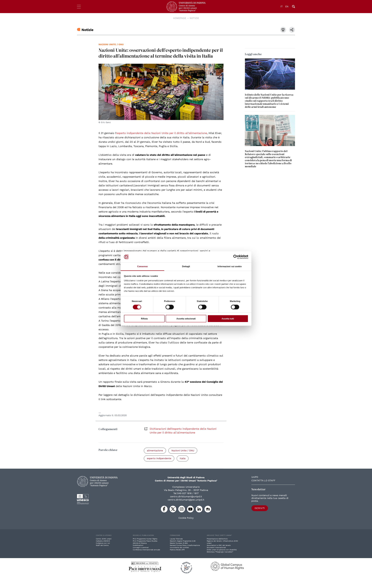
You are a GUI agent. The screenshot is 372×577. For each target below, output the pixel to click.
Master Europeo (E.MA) (179, 543)
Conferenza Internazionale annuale (146, 550)
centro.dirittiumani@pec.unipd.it (186, 499)
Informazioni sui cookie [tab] (230, 266)
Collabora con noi (103, 543)
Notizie (194, 18)
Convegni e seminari (141, 547)
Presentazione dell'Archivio (217, 539)
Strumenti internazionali (216, 547)
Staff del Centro (102, 545)
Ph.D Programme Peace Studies (145, 541)
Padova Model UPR (177, 550)
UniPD (254, 477)
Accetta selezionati (186, 318)
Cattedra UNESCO (103, 541)
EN (286, 6)
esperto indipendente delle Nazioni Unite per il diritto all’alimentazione (161, 133)
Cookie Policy (186, 518)
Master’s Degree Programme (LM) (182, 541)
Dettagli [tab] (186, 266)
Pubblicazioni (138, 545)
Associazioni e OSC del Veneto (219, 545)
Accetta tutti (228, 318)
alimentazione (155, 450)
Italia (182, 458)
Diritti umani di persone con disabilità (222, 550)
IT (281, 6)
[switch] (170, 307)
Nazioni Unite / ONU (111, 44)
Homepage (179, 18)
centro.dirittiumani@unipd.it (186, 496)
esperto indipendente (159, 458)
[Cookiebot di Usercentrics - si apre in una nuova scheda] (235, 257)
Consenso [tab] (142, 266)
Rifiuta (144, 318)
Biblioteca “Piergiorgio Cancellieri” (220, 552)
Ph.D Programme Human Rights (145, 539)
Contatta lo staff (263, 480)
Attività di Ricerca (140, 543)
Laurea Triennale (176, 539)
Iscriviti (259, 508)
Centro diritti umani (103, 539)
